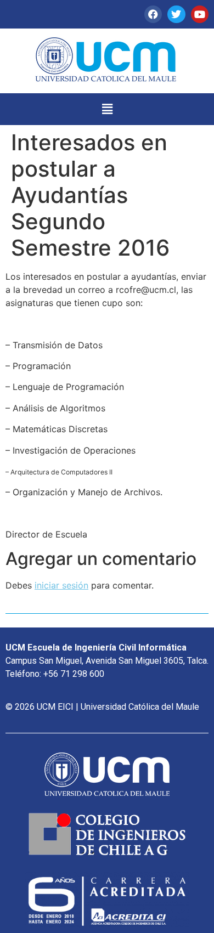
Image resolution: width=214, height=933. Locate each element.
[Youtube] (200, 14)
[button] (107, 109)
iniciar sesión (61, 585)
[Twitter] (176, 14)
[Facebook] (153, 14)
